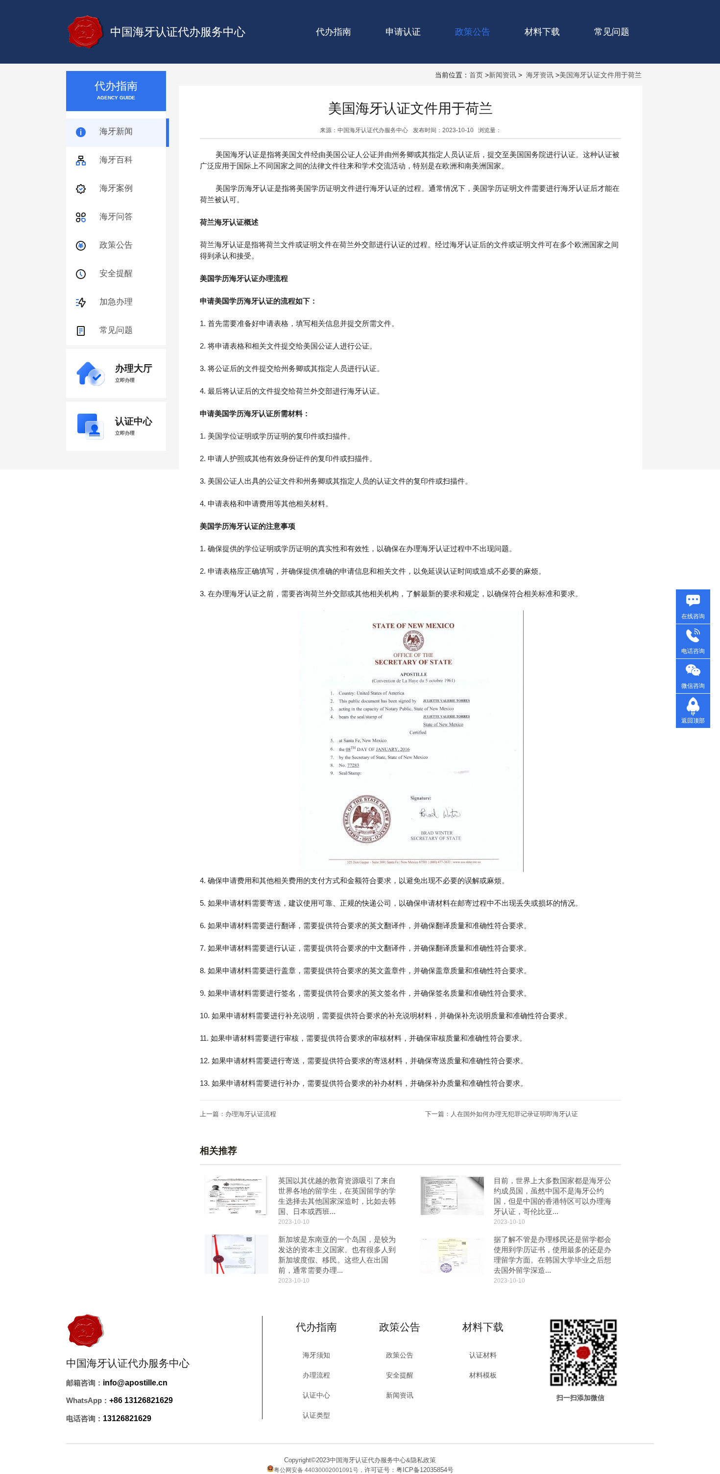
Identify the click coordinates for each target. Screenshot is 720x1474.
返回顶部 (693, 720)
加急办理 (116, 301)
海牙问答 (116, 216)
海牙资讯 (539, 75)
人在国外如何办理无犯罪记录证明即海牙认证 (514, 1114)
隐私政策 (423, 1460)
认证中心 (316, 1395)
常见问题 (611, 32)
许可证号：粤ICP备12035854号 (409, 1470)
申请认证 (403, 32)
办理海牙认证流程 (250, 1114)
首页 (476, 75)
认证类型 (316, 1415)
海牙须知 (316, 1355)
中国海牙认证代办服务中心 (177, 31)
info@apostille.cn (135, 1383)
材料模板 (483, 1375)
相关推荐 (218, 1151)
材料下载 (542, 32)
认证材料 (483, 1355)
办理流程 (316, 1375)
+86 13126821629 (141, 1400)
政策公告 (116, 245)
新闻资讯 (502, 75)
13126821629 (127, 1418)
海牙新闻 (116, 131)
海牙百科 (116, 159)
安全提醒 (116, 273)
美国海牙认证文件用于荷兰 (600, 75)
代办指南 (333, 32)
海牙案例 (116, 188)
